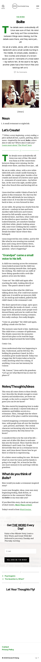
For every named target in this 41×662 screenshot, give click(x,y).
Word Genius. (25, 509)
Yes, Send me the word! (17, 560)
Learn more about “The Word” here (17, 145)
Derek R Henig (13, 658)
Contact (5, 647)
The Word (20, 17)
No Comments (22, 72)
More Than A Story (23, 505)
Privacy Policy (8, 650)
